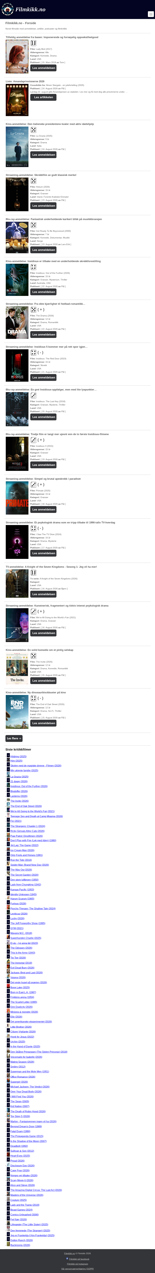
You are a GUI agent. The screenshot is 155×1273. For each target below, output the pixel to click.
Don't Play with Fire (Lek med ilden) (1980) (33, 840)
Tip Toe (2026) (18, 957)
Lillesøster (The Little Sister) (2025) (29, 1224)
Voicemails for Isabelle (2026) (26, 1057)
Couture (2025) (18, 1200)
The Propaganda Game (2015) (26, 1136)
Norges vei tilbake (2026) (23, 1175)
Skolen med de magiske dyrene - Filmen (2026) (35, 765)
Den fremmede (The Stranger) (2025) (30, 1230)
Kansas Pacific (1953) (22, 889)
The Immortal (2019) (21, 963)
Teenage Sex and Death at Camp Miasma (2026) (36, 816)
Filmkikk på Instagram (77, 1264)
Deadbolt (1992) (19, 1146)
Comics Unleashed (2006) (24, 1214)
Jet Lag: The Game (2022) (24, 845)
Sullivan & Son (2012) (22, 1151)
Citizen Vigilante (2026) (23, 1031)
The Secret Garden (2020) (24, 875)
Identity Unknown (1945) (23, 894)
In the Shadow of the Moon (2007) (28, 1141)
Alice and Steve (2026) (22, 1185)
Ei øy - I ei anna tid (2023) (24, 943)
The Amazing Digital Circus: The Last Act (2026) (36, 1190)
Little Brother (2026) (21, 1027)
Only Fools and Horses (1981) (26, 855)
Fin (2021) (15, 821)
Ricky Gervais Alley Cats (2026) (27, 831)
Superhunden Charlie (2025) (25, 938)
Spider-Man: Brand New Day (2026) (29, 865)
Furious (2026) (18, 903)
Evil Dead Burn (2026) (22, 967)
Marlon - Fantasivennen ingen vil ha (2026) (33, 1121)
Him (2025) (16, 760)
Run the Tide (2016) (21, 860)
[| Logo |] (23, 16)
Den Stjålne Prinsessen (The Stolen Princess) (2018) (38, 1052)
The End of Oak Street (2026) (26, 806)
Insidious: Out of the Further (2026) (29, 786)
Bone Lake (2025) (20, 987)
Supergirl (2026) (19, 1082)
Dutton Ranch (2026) (21, 1240)
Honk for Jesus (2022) (22, 1037)
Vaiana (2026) (18, 977)
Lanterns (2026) (18, 796)
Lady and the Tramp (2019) (24, 1205)
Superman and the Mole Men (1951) (29, 1071)
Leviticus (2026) (19, 913)
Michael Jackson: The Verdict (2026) (29, 1086)
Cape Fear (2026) (20, 1170)
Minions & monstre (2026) (24, 1012)
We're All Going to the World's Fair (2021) (32, 811)
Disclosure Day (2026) (22, 1165)
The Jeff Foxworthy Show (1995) (27, 923)
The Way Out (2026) (21, 870)
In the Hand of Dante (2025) (25, 1046)
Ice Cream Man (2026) (22, 850)
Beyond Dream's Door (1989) (26, 1126)
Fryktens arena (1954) (22, 997)
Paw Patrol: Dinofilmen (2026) (26, 836)
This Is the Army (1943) (22, 953)
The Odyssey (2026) (21, 948)
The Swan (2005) (19, 1101)
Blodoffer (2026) (19, 791)
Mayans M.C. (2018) (21, 933)
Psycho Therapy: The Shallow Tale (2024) (33, 908)
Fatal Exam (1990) (20, 1131)
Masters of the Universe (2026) (26, 1195)
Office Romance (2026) (22, 1076)
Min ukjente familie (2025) (24, 770)
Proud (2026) (17, 1160)
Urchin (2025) (17, 1041)
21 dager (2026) (19, 781)
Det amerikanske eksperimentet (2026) (31, 1021)
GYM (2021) (16, 928)
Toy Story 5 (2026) (20, 1116)
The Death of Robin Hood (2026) (28, 1111)
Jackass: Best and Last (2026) (26, 972)
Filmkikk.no (69, 1253)
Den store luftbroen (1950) (24, 879)
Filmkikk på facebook (79, 1259)
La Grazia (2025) (19, 776)
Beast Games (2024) (21, 1210)
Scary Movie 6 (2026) (21, 1180)
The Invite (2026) (19, 801)
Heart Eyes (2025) (20, 1156)
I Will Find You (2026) (22, 1096)
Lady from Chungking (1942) (25, 884)
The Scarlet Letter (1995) (23, 1002)
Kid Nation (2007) (19, 1106)
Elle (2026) (16, 1016)
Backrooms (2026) (20, 1245)
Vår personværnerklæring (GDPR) (77, 1269)
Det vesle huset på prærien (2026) (28, 982)
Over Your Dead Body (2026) (25, 1091)
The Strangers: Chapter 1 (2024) (27, 826)
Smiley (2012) (17, 1066)
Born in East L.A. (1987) (23, 992)
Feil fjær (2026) (18, 1219)
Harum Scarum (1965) (22, 898)
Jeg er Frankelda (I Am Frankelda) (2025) (32, 1235)
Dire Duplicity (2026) (21, 1007)
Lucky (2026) (17, 918)
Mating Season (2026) (22, 1062)
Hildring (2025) (18, 756)
